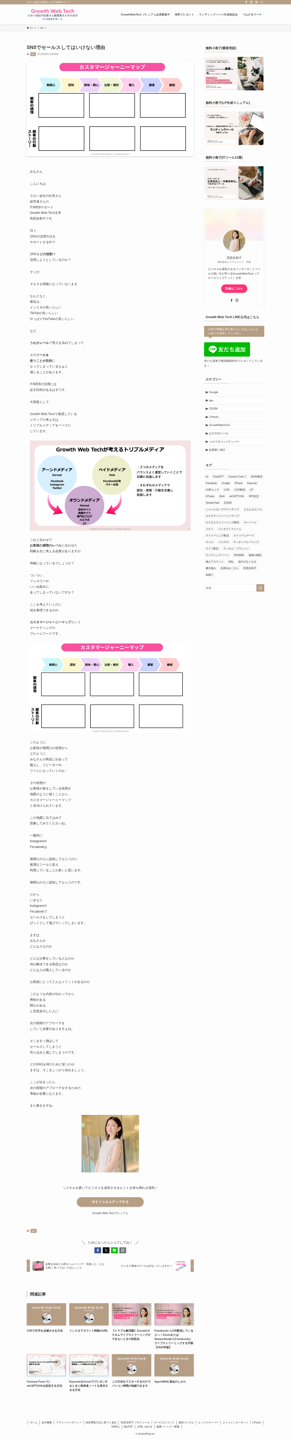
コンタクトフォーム (229, 528)
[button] (97, 1250)
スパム (209, 542)
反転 (231, 561)
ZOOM (213, 408)
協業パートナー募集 (168, 1426)
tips (33, 54)
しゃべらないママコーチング (222, 509)
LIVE (227, 489)
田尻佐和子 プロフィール (135, 1422)
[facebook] (246, 2)
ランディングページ (217, 555)
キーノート (250, 522)
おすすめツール (218, 433)
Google (213, 392)
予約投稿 (239, 555)
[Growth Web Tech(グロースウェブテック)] (53, 14)
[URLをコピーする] (122, 1250)
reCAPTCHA (236, 496)
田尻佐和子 (249, 568)
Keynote (252, 483)
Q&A (222, 496)
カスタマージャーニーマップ (222, 515)
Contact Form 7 (237, 476)
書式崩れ (211, 568)
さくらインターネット (235, 1422)
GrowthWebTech (219, 425)
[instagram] (251, 2)
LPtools (213, 416)
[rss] (256, 2)
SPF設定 (254, 496)
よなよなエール (253, 509)
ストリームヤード (244, 535)
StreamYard (212, 502)
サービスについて (164, 1422)
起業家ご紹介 (217, 449)
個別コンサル (186, 1422)
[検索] (261, 2)
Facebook (211, 483)
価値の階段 (255, 555)
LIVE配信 (239, 489)
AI (207, 476)
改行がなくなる (247, 561)
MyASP (128, 1426)
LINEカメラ (212, 489)
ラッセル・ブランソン (236, 548)
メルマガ (223, 542)
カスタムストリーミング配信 (222, 522)
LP (251, 489)
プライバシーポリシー (69, 1422)
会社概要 (47, 1422)
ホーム (34, 1422)
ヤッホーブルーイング (246, 542)
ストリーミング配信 (217, 535)
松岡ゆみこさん (230, 568)
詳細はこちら (234, 288)
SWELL (115, 1426)
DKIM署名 (257, 476)
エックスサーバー (208, 1422)
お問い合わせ (144, 1426)
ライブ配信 (212, 548)
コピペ (209, 528)
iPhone (238, 483)
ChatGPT (218, 476)
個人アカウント (215, 561)
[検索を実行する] (260, 588)
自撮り (209, 574)
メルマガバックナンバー (224, 441)
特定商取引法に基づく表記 (101, 1422)
